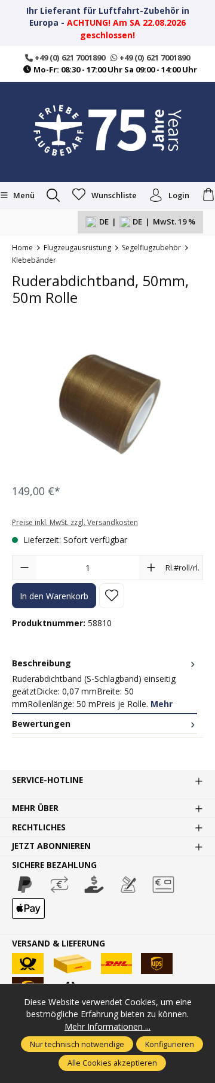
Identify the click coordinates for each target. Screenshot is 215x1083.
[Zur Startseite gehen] (107, 130)
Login (178, 195)
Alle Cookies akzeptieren (112, 1062)
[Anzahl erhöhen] (151, 568)
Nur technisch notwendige (77, 1044)
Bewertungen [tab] (41, 723)
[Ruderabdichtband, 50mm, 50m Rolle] (107, 403)
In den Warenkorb (54, 596)
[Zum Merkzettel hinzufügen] (111, 596)
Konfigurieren (169, 1044)
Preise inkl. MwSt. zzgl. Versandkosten (75, 522)
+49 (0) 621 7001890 (69, 57)
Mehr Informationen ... (107, 1026)
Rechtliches (39, 827)
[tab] (104, 684)
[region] (107, 403)
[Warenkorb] (208, 195)
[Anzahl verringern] (24, 568)
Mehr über (35, 808)
